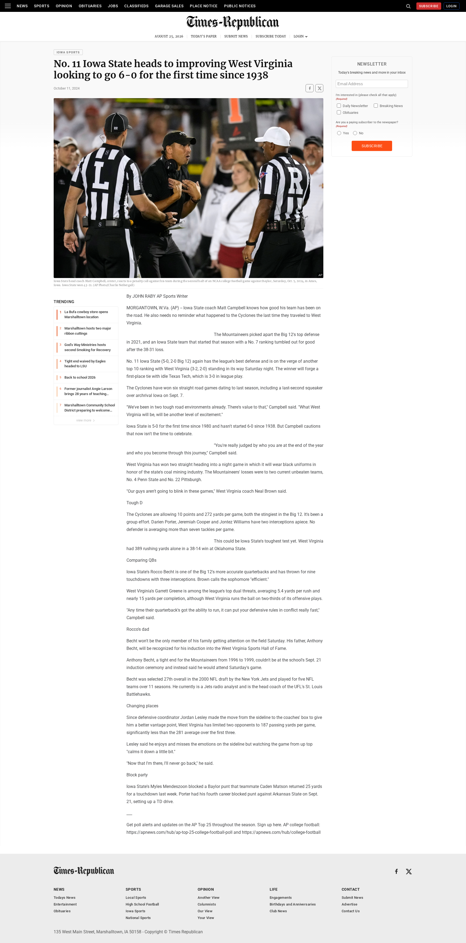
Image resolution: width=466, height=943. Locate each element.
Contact (351, 889)
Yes (345, 133)
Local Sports (136, 898)
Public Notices (240, 6)
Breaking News (391, 106)
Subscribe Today (271, 36)
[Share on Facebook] (310, 88)
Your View (206, 918)
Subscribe (429, 6)
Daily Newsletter (355, 106)
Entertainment (65, 904)
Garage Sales (169, 6)
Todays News (65, 898)
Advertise (350, 904)
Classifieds (136, 6)
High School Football (142, 904)
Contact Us (351, 911)
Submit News (236, 36)
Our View (205, 911)
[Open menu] (7, 6)
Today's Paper (204, 36)
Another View (209, 898)
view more (84, 420)
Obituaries (90, 6)
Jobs (113, 6)
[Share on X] (319, 88)
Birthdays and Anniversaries (293, 904)
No (361, 133)
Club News (278, 911)
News (22, 6)
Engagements (281, 898)
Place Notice (204, 6)
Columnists (207, 904)
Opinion (64, 6)
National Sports (138, 918)
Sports (41, 6)
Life (274, 889)
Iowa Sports (68, 52)
